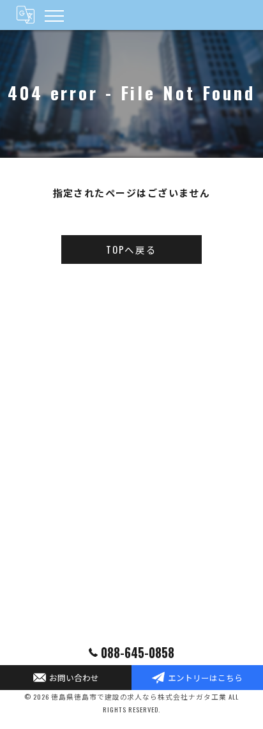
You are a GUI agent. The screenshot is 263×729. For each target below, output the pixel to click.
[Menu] (53, 15)
